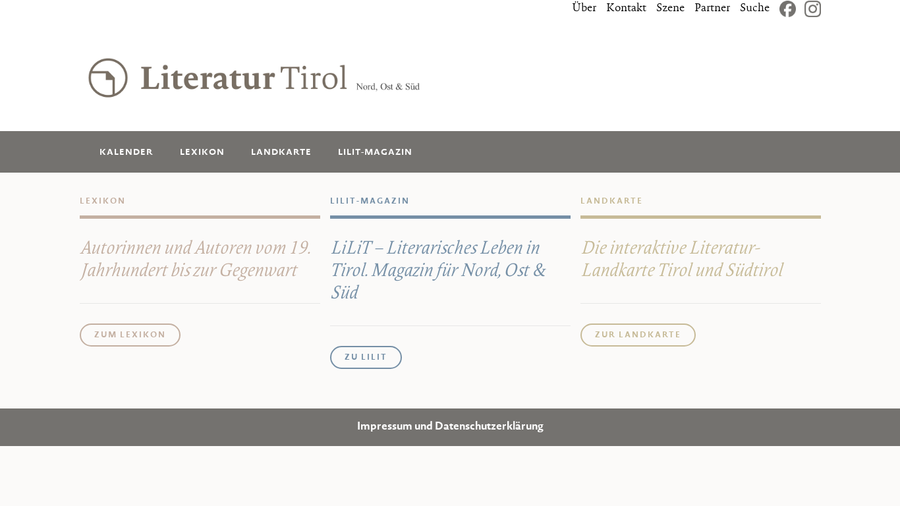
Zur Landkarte (638, 335)
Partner (712, 8)
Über (584, 8)
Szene (670, 8)
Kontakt (626, 8)
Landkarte (281, 152)
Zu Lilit (366, 358)
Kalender (126, 152)
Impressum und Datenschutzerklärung (450, 427)
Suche (755, 8)
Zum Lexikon (130, 335)
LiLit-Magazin (375, 152)
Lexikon (202, 152)
